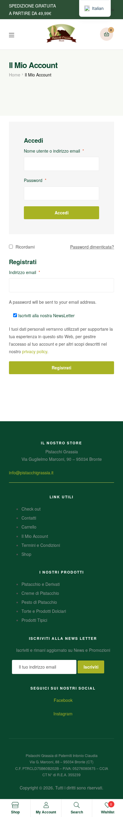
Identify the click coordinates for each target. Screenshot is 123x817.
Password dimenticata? (92, 247)
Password (35, 180)
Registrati (61, 368)
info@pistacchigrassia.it (31, 473)
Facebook (63, 700)
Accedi (62, 213)
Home (14, 75)
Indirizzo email (24, 272)
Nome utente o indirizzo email (54, 151)
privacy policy (34, 351)
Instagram (63, 714)
